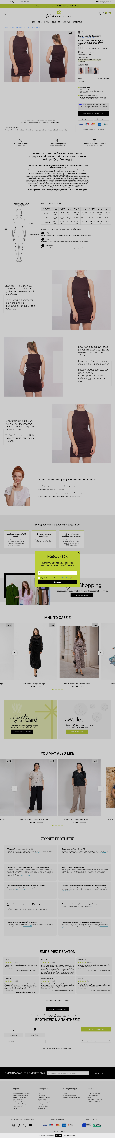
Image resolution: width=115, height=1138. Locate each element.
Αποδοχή (58, 1135)
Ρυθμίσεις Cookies (69, 1135)
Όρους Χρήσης (66, 578)
